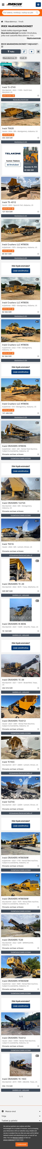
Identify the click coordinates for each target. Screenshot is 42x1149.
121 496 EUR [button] (7, 413)
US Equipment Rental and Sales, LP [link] (20, 555)
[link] (20, 73)
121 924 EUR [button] (7, 212)
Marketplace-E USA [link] (20, 142)
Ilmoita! (38, 4)
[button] (11, 51)
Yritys (4, 1116)
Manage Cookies (18, 1138)
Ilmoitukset (14, 164)
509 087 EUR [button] (7, 591)
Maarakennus (11, 21)
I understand (21, 1144)
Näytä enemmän (34, 38)
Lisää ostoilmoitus (20, 270)
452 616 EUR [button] (7, 688)
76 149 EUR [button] (7, 631)
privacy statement (9, 1140)
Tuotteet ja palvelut (9, 1121)
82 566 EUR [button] (7, 312)
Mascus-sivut (10, 1111)
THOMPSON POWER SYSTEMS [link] (21, 458)
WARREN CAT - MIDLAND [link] (20, 595)
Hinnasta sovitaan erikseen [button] (13, 454)
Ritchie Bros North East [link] (20, 100)
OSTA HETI (7, 135)
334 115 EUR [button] (7, 1086)
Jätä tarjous (7, 95)
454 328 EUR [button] (7, 138)
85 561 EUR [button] (7, 254)
